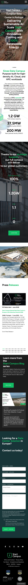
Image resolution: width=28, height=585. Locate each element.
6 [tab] (18, 349)
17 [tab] (6, 352)
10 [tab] (6, 351)
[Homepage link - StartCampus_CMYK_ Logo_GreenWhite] (14, 557)
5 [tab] (15, 349)
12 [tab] (12, 351)
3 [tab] (9, 349)
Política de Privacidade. (19, 524)
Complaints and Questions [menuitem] (17, 562)
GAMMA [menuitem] (13, 564)
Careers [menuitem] (19, 564)
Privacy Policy (14, 521)
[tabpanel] (14, 319)
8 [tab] (24, 349)
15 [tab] (21, 351)
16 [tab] (24, 351)
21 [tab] (18, 352)
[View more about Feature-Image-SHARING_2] (14, 299)
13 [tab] (15, 351)
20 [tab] (15, 352)
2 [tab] (6, 349)
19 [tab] (12, 352)
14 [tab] (18, 351)
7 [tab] (21, 349)
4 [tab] (12, 349)
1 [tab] (3, 349)
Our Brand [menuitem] (6, 562)
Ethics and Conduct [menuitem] (9, 560)
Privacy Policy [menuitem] (19, 560)
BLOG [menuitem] (8, 564)
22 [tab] (21, 352)
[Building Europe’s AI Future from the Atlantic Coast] (14, 399)
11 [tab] (9, 351)
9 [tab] (3, 351)
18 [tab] (9, 352)
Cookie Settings (21, 583)
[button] (26, 1)
